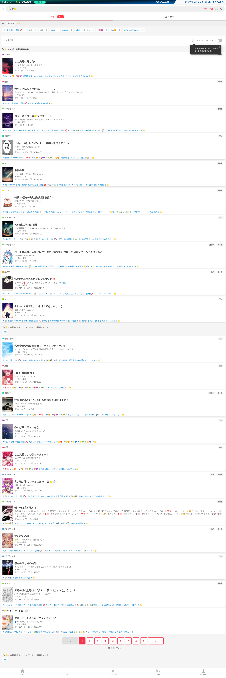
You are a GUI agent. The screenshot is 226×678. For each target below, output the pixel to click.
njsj (5, 331)
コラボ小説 (24, 577)
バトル (67, 185)
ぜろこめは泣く (112, 414)
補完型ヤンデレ (64, 76)
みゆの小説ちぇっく (124, 632)
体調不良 (92, 321)
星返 (78, 266)
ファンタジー (78, 185)
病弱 (62, 321)
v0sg (31, 103)
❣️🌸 (28, 157)
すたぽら (50, 441)
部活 (71, 360)
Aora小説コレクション (85, 360)
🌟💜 (88, 441)
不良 (61, 293)
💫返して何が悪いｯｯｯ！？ (137, 212)
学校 (44, 321)
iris (11, 239)
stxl (5, 76)
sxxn (10, 321)
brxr (96, 185)
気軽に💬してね (83, 30)
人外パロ (83, 76)
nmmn (65, 30)
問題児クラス (52, 266)
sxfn (5, 239)
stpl (53, 30)
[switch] (219, 40)
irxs (18, 185)
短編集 (6, 157)
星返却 (153, 212)
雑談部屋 (13, 212)
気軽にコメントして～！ (60, 212)
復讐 (85, 414)
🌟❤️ (59, 441)
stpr (89, 550)
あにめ (130, 266)
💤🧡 (113, 30)
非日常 (89, 185)
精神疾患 (65, 157)
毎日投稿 (106, 293)
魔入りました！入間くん (115, 266)
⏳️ (54, 185)
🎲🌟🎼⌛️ (8, 523)
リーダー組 (20, 523)
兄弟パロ (41, 76)
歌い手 (71, 550)
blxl (102, 185)
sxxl (10, 130)
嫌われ (32, 76)
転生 (5, 266)
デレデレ (53, 293)
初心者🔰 (89, 130)
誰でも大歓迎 (25, 212)
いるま (99, 266)
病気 (84, 321)
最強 (18, 266)
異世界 (62, 239)
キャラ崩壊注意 (18, 605)
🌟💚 (81, 441)
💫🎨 (56, 157)
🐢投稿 (79, 130)
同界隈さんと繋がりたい (96, 212)
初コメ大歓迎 (78, 212)
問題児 (41, 266)
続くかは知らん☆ (132, 30)
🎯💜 (100, 30)
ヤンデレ (51, 76)
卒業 (45, 103)
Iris (31, 360)
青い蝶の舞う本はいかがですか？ (125, 130)
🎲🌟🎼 (29, 239)
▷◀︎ (44, 293)
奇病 (15, 577)
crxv (24, 185)
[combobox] (11, 40)
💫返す (121, 212)
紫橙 (25, 76)
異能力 (63, 266)
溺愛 (78, 550)
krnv (22, 293)
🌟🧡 (67, 441)
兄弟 (64, 550)
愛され (101, 321)
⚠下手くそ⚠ (88, 239)
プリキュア (42, 130)
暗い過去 (110, 321)
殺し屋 (69, 414)
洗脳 (5, 441)
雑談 (5, 212)
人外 (75, 76)
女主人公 (69, 293)
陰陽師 (79, 523)
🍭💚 (49, 157)
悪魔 (11, 266)
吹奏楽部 (63, 360)
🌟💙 (74, 441)
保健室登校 (53, 321)
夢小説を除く (210, 41)
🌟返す (112, 212)
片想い (38, 103)
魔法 (69, 239)
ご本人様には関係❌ (13, 30)
